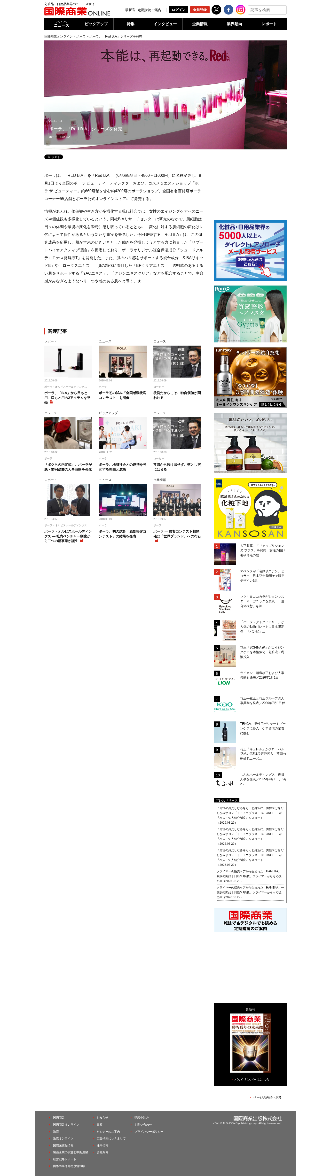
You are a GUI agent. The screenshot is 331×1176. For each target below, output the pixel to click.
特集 (130, 24)
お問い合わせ (143, 1124)
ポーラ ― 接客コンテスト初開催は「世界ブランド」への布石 (177, 533)
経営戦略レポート (64, 1159)
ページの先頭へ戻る (267, 1097)
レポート (269, 24)
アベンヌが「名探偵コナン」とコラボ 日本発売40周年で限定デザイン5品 (262, 575)
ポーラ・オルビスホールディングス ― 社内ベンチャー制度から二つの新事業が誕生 (68, 536)
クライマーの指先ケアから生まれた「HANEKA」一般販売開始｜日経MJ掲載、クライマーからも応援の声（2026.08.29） (250, 876)
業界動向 (234, 24)
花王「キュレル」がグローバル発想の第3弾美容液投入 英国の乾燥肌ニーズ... (263, 753)
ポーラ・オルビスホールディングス (65, 386)
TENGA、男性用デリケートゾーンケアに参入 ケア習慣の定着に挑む (263, 728)
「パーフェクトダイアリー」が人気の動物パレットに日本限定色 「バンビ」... (262, 626)
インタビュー (165, 24)
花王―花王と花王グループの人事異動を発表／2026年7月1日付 (262, 700)
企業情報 (200, 24)
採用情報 (102, 1145)
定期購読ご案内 (149, 10)
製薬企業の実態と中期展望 (70, 1152)
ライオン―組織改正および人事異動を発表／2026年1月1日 (262, 675)
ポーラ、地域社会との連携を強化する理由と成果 (122, 467)
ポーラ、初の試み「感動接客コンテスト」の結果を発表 (122, 533)
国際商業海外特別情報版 (69, 1166)
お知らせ (102, 1117)
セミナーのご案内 (108, 1131)
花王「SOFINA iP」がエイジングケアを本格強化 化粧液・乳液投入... (262, 652)
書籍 (99, 1124)
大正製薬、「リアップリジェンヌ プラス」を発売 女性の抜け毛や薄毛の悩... (262, 550)
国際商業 (59, 1117)
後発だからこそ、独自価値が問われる (177, 395)
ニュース (61, 24)
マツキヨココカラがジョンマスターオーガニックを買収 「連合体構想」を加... (262, 601)
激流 (56, 1131)
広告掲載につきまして (111, 1138)
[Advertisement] (124, 307)
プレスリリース (227, 800)
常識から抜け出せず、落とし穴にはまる (177, 467)
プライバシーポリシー (149, 1131)
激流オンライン (63, 1138)
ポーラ (81, 36)
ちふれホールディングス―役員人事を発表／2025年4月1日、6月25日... (263, 779)
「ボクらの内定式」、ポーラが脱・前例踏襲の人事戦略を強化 (68, 467)
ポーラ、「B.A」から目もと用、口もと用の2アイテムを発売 (67, 397)
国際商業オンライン (58, 36)
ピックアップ (96, 24)
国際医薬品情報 (63, 1145)
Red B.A (65, 136)
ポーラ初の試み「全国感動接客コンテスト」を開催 (122, 395)
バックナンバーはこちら (252, 1079)
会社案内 (102, 1152)
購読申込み (141, 1117)
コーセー (158, 386)
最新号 (130, 10)
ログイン (178, 10)
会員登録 (200, 10)
